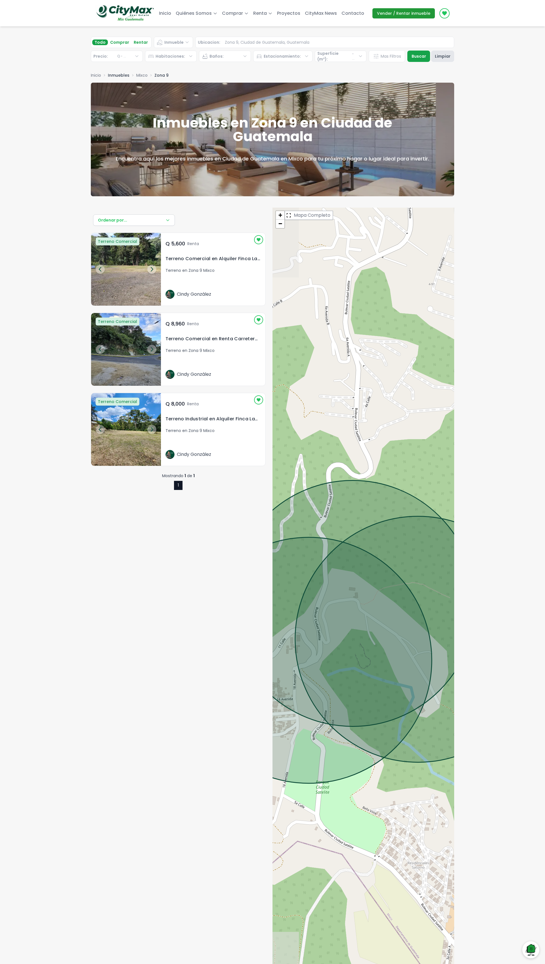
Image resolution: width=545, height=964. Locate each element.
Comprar (119, 42)
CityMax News (321, 13)
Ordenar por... (112, 220)
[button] (280, 215)
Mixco (142, 75)
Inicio (165, 13)
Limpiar (442, 56)
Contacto (352, 13)
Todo (100, 42)
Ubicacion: (209, 42)
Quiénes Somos (194, 13)
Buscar (419, 56)
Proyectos (288, 13)
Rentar (141, 42)
